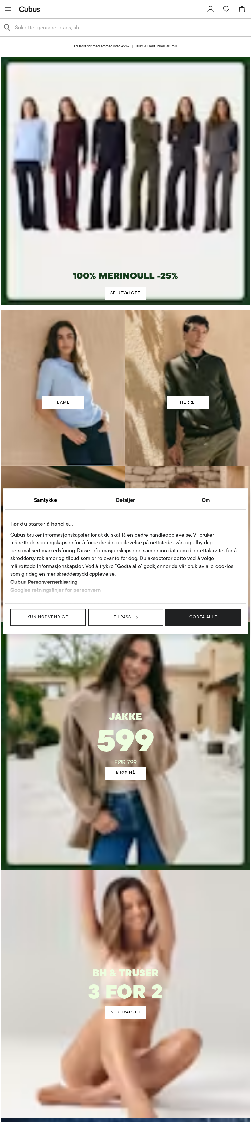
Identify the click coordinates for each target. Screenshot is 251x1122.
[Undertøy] (125, 977)
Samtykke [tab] (45, 500)
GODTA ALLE (203, 617)
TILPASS (122, 617)
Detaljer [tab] (125, 500)
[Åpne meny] (8, 9)
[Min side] (210, 9)
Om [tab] (206, 500)
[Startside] (30, 9)
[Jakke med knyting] (125, 727)
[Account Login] (120, 51)
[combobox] (130, 27)
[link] (210, 9)
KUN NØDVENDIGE (47, 617)
